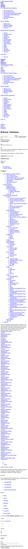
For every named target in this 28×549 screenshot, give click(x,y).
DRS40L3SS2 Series (6, 404)
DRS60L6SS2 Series (6, 344)
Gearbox (12, 253)
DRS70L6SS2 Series (6, 334)
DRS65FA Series (5, 371)
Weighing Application (15, 231)
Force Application (14, 227)
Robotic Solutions (5, 21)
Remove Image (4, 141)
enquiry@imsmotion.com (10, 489)
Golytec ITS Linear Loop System (17, 198)
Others (11, 287)
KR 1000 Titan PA (5, 350)
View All (6, 18)
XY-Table (12, 264)
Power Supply (13, 284)
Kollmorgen (6, 36)
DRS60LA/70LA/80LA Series (8, 458)
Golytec (5, 32)
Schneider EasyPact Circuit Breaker (18, 299)
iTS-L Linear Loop (8, 10)
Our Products (7, 166)
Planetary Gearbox (14, 221)
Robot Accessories (8, 26)
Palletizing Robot (14, 276)
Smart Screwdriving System (16, 214)
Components (7, 16)
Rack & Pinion (13, 254)
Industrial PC (13, 219)
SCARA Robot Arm (14, 211)
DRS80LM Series (5, 447)
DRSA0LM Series (5, 436)
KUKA (5, 47)
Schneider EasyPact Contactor (17, 300)
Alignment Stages (14, 258)
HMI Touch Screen (14, 283)
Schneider (6, 49)
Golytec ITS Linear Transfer (16, 199)
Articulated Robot (14, 213)
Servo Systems (13, 249)
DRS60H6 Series (5, 366)
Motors (11, 237)
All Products (3, 54)
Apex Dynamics (7, 43)
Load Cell (12, 229)
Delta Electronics (8, 34)
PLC (11, 285)
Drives (11, 235)
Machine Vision (13, 222)
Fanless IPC (12, 269)
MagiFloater (12, 244)
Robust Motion (7, 41)
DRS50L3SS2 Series (6, 398)
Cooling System (13, 248)
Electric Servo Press (14, 215)
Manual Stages (13, 261)
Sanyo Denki (7, 42)
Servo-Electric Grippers (6, 431)
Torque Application (14, 230)
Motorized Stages (14, 262)
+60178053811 (7, 487)
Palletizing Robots (8, 25)
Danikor (5, 38)
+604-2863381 (7, 484)
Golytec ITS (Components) (16, 206)
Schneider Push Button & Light (17, 312)
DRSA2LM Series (5, 361)
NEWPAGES (8, 521)
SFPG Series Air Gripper (6, 441)
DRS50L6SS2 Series (6, 393)
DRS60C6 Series (5, 377)
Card (11, 268)
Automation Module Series (16, 260)
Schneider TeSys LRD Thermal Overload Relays (17, 316)
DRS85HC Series (5, 355)
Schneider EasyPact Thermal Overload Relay (16, 305)
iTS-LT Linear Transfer (9, 11)
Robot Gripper (13, 190)
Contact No (3, 544)
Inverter (11, 281)
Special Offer (7, 50)
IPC (10, 270)
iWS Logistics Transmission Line (11, 14)
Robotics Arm (7, 23)
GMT (5, 45)
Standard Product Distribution (8, 30)
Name (2, 543)
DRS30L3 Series (5, 425)
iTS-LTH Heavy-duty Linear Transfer (12, 13)
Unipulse (6, 35)
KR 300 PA (3, 339)
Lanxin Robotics (7, 39)
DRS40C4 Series (5, 414)
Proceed (7, 547)
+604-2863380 (7, 482)
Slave (11, 272)
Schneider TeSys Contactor (16, 314)
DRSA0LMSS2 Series (6, 382)
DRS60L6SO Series (5, 388)
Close (2, 162)
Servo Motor (13, 280)
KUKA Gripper (4, 420)
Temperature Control (14, 223)
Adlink (5, 46)
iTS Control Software (9, 17)
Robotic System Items (15, 191)
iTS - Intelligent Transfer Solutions (9, 8)
